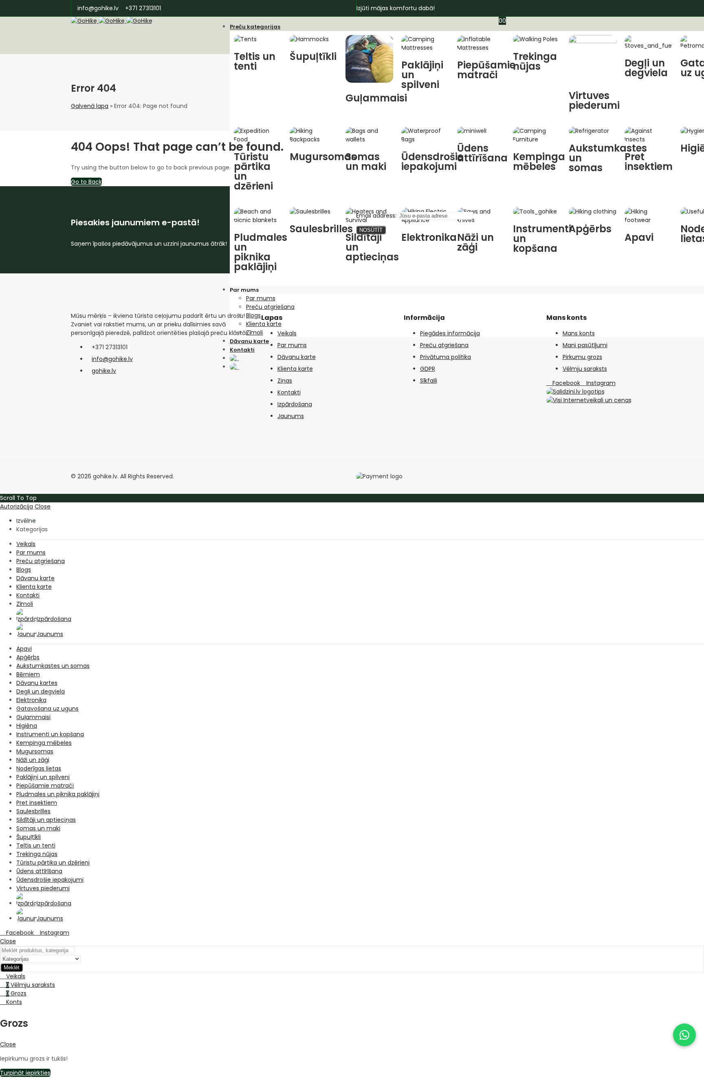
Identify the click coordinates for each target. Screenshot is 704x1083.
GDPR (427, 369)
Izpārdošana (294, 404)
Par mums (292, 345)
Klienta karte (295, 369)
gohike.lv (104, 371)
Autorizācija (16, 506)
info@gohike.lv (112, 359)
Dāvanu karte (296, 357)
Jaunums (290, 416)
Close (43, 506)
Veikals (287, 333)
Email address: (377, 215)
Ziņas (284, 380)
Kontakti (289, 392)
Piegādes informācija (450, 333)
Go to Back (86, 182)
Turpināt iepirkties (25, 1073)
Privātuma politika (445, 357)
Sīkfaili (428, 380)
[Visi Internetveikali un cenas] (588, 400)
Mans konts (579, 333)
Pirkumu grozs (582, 357)
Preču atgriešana (444, 345)
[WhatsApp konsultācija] (684, 1035)
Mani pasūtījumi (585, 345)
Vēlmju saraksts (585, 369)
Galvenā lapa (89, 106)
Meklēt (12, 967)
